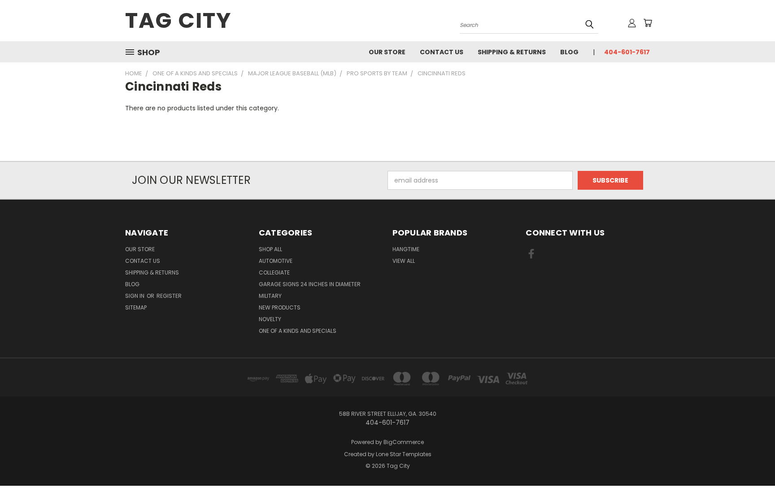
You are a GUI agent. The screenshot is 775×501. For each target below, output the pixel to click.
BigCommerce (403, 442)
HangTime (405, 249)
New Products (279, 307)
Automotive (275, 261)
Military (270, 296)
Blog (569, 52)
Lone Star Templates (403, 454)
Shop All (270, 249)
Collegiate (274, 272)
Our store (387, 52)
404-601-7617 (627, 52)
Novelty (270, 319)
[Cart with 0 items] (647, 22)
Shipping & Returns (512, 52)
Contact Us (441, 52)
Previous (751, 473)
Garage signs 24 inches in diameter (310, 284)
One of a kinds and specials (297, 331)
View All (403, 261)
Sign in (135, 296)
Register (169, 296)
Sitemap (136, 307)
